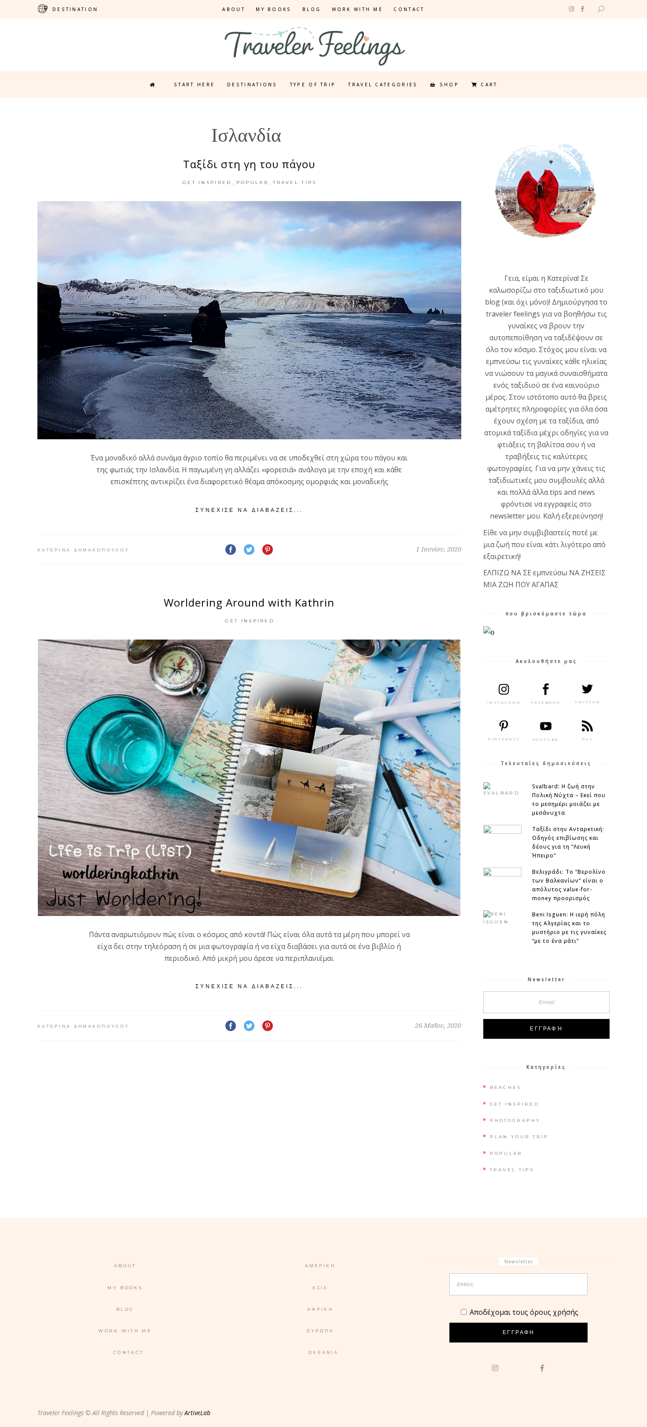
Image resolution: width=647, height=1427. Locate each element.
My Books (273, 9)
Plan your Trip (519, 1137)
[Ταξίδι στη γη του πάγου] (249, 320)
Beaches (506, 1087)
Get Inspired (207, 182)
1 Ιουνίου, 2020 (438, 548)
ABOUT (233, 9)
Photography (515, 1120)
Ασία (320, 1288)
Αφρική (320, 1309)
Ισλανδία (246, 138)
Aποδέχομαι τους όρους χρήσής (524, 1312)
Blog (311, 9)
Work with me (357, 9)
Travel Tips (294, 182)
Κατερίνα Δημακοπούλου (83, 550)
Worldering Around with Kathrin (249, 602)
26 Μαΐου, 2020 (438, 1025)
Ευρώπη (320, 1331)
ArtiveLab (197, 1413)
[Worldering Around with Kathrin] (249, 778)
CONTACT (408, 9)
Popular (252, 182)
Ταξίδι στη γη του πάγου (249, 164)
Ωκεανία (323, 1352)
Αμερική (320, 1266)
